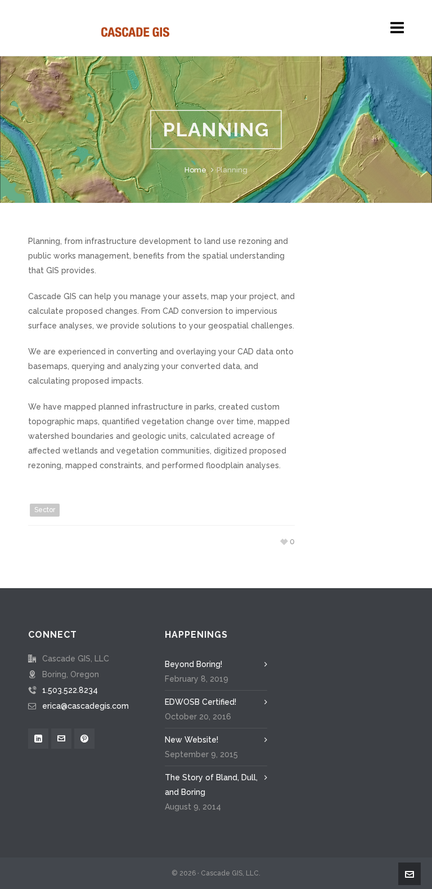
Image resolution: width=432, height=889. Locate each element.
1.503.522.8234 (70, 690)
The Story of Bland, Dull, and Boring (211, 785)
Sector (44, 510)
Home (195, 170)
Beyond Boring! (193, 664)
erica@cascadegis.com (85, 705)
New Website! (191, 739)
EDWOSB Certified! (200, 701)
